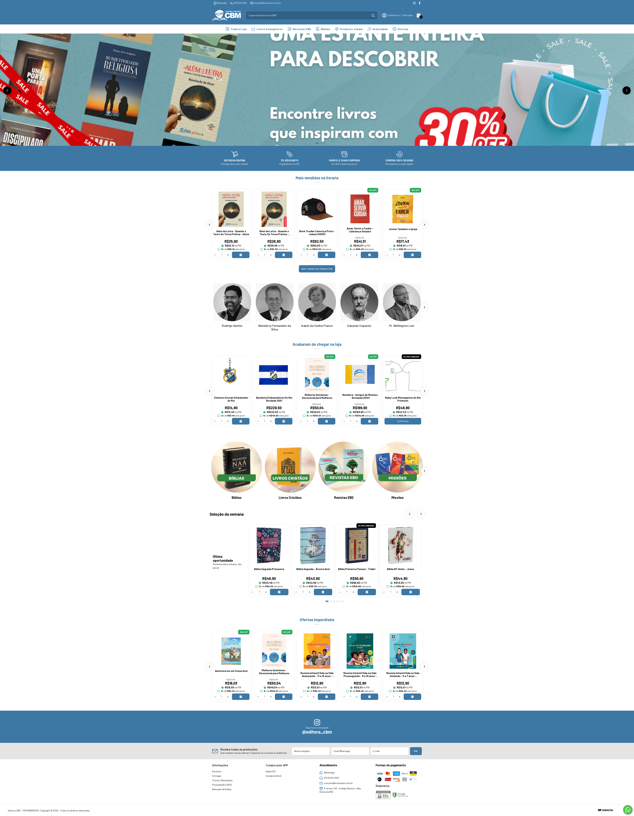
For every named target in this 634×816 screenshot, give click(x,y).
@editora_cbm (317, 732)
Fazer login (407, 15)
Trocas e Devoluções (222, 780)
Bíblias (325, 29)
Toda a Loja (239, 29)
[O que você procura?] (373, 15)
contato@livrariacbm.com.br (267, 3)
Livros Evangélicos (270, 29)
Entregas (216, 775)
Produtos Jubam (351, 29)
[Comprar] (240, 255)
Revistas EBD (302, 29)
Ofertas (403, 29)
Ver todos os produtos (317, 269)
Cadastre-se (393, 15)
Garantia (216, 771)
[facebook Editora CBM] (419, 3)
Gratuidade (380, 29)
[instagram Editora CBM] (414, 3)
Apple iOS (271, 771)
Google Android (273, 775)
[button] (7, 90)
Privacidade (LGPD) (222, 784)
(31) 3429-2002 (240, 3)
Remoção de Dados (221, 789)
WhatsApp (222, 3)
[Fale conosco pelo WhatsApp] (627, 809)
